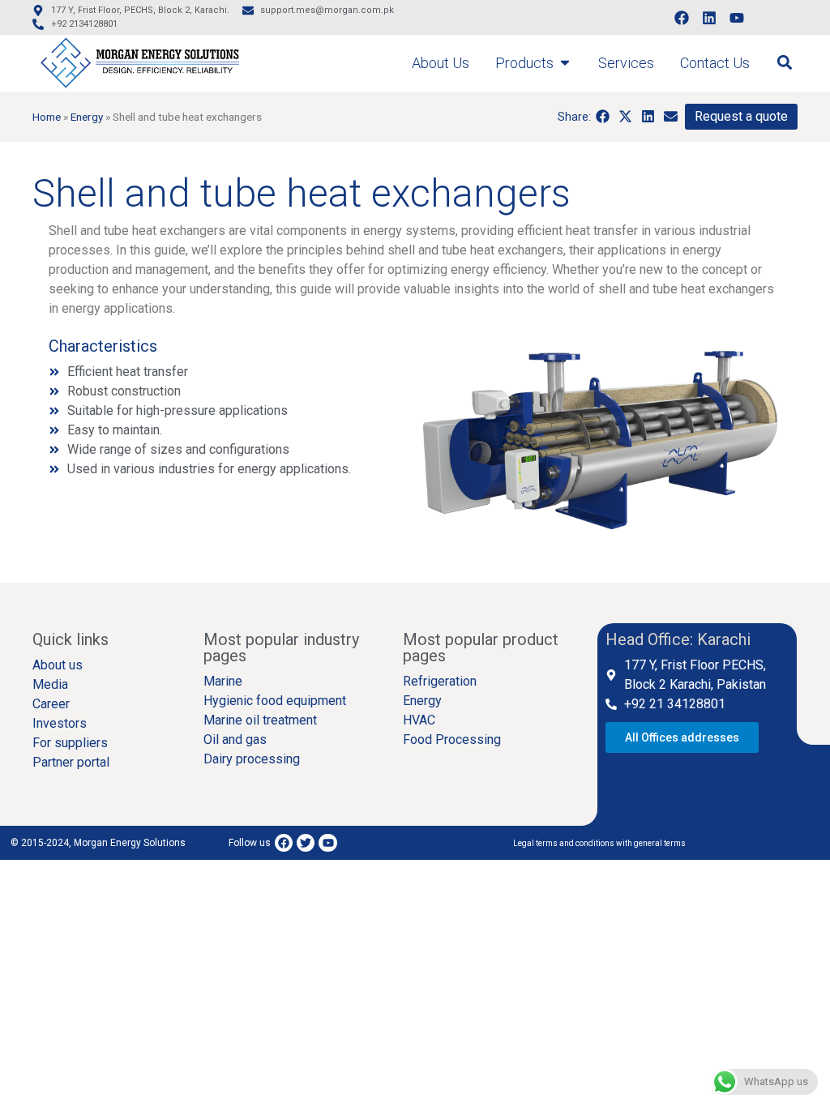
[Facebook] (681, 18)
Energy (87, 116)
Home (46, 116)
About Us (440, 62)
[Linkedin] (709, 18)
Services (626, 62)
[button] (784, 62)
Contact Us (715, 62)
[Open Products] (565, 63)
